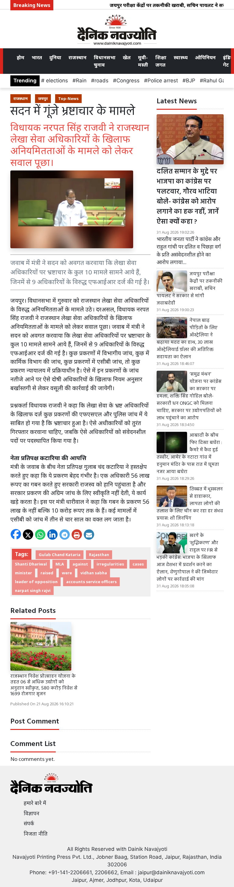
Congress (128, 80)
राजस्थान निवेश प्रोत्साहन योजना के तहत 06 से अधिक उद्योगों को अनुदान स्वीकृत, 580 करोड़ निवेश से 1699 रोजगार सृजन (43, 685)
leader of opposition (36, 581)
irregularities (110, 564)
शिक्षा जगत (160, 61)
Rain (81, 80)
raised (47, 573)
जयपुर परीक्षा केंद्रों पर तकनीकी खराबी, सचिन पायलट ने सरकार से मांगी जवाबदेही (189, 288)
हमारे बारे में (35, 803)
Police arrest (162, 80)
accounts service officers (91, 581)
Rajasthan (99, 554)
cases (138, 564)
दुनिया (55, 57)
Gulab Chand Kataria (59, 554)
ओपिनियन (205, 57)
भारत (37, 57)
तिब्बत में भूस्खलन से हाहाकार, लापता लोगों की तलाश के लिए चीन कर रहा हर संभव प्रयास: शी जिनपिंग (190, 504)
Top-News (68, 98)
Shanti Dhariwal (31, 564)
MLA (59, 564)
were (67, 573)
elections (56, 80)
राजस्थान (78, 57)
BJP (190, 80)
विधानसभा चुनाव (104, 61)
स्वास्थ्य (181, 57)
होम (20, 57)
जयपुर (43, 98)
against (80, 564)
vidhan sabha (93, 573)
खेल (127, 57)
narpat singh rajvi (33, 590)
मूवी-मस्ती (143, 61)
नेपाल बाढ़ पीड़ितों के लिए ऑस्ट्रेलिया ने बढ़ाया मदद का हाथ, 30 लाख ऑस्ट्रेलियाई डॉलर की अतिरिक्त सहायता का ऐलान (187, 339)
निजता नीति (36, 834)
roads (101, 80)
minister (23, 573)
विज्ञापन (31, 813)
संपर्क (29, 823)
